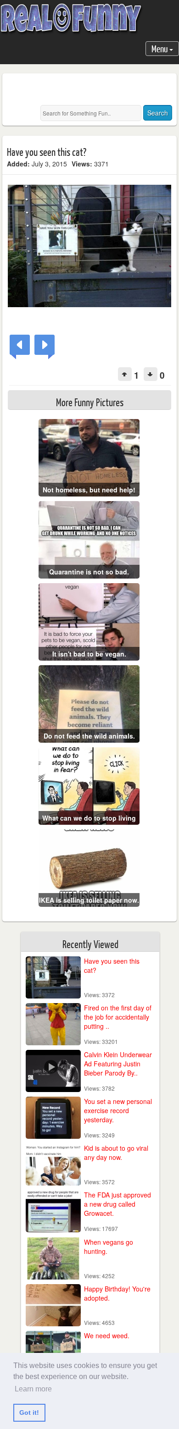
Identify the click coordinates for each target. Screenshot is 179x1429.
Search (157, 112)
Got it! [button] (29, 1412)
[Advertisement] (93, 89)
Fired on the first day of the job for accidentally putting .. (117, 1017)
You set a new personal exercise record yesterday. (118, 1110)
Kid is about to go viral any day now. (116, 1152)
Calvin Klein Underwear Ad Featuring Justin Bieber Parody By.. (118, 1063)
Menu (160, 48)
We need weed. (106, 1335)
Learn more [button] (33, 1389)
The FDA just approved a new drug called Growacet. (117, 1204)
